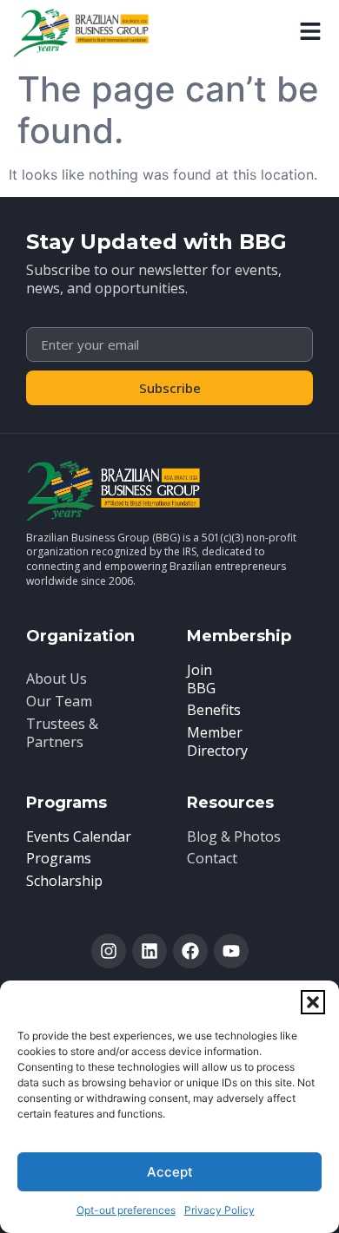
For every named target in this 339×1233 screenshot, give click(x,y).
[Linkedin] (149, 951)
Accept (170, 1172)
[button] (313, 1002)
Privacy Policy (219, 1210)
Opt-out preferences (126, 1210)
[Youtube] (231, 951)
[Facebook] (190, 951)
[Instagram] (108, 951)
